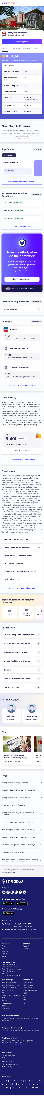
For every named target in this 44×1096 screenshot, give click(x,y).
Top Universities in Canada (11, 969)
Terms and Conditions (10, 1064)
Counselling (6, 1008)
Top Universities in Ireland (11, 975)
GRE (24, 1002)
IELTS (4, 1006)
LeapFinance (27, 982)
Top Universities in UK (10, 967)
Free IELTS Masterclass (10, 985)
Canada (5, 951)
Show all (37, 149)
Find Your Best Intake (22, 227)
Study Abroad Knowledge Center (11, 996)
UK (3, 948)
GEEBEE (5, 1058)
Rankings (26, 49)
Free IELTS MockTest (9, 982)
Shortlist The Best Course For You (21, 182)
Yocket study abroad (9, 1055)
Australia (5, 954)
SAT (24, 997)
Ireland (4, 956)
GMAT (25, 1004)
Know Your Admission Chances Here (22, 386)
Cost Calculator (7, 990)
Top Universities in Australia (8, 972)
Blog (3, 993)
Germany (5, 959)
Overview (5, 49)
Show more (36, 195)
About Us (26, 946)
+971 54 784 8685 (20, 1045)
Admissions (16, 49)
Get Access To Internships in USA (22, 588)
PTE (24, 999)
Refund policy (7, 1067)
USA (3, 946)
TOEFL (25, 995)
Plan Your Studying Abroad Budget (22, 459)
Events (4, 1000)
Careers (26, 948)
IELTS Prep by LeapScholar (28, 986)
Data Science (9, 155)
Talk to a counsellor (9, 988)
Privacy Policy (7, 1061)
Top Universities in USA (10, 965)
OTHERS (35, 1088)
